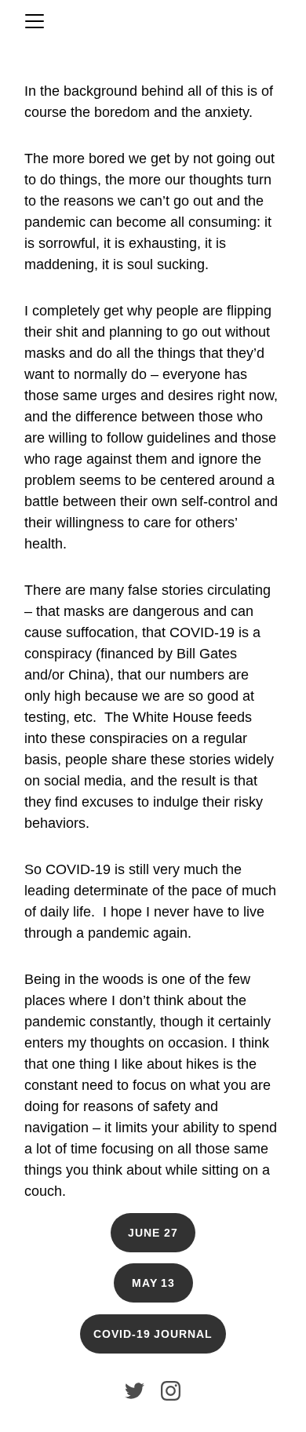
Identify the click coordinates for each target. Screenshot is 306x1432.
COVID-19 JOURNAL (153, 1334)
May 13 (154, 1283)
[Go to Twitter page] (134, 1391)
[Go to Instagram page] (170, 1391)
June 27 (153, 1232)
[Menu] (34, 21)
